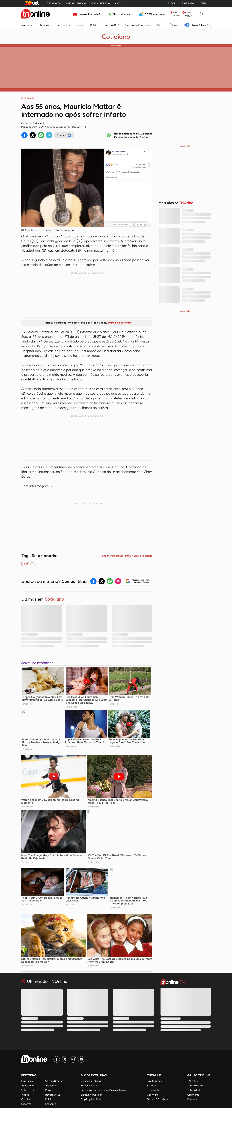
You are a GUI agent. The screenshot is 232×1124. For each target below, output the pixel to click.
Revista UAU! (112, 25)
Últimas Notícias (54, 1080)
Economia (50, 1103)
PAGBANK (81, 3)
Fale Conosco (154, 1080)
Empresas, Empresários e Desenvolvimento (105, 1090)
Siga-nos (61, 135)
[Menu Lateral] (209, 14)
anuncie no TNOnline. (119, 322)
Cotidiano (116, 36)
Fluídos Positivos (90, 1085)
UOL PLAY (105, 3)
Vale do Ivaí (64, 25)
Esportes (26, 1103)
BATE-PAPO (188, 3)
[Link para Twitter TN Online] (65, 1059)
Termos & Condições (158, 1099)
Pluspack (192, 1099)
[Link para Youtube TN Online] (81, 1059)
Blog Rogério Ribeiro (92, 1099)
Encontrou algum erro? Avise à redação (127, 555)
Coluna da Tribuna (91, 1080)
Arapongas (45, 25)
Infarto (30, 563)
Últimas (174, 25)
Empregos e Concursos (137, 25)
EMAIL (204, 3)
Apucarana (27, 25)
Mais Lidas (27, 1080)
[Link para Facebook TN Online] (57, 1059)
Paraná (80, 25)
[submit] (201, 14)
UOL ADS (117, 3)
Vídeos (159, 25)
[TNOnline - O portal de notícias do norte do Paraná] (35, 14)
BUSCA (171, 3)
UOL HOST (69, 3)
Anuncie (151, 1085)
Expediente (153, 1090)
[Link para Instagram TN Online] (73, 1059)
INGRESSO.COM (53, 3)
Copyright (152, 1094)
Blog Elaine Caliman (91, 1094)
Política (94, 25)
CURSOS (93, 3)
